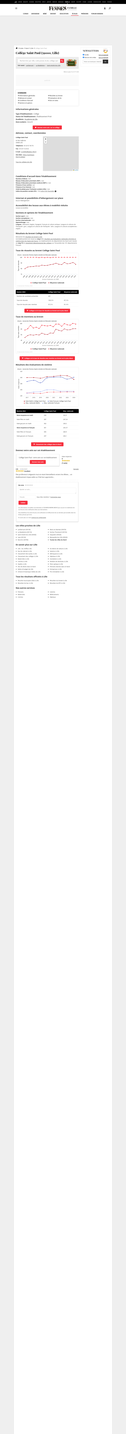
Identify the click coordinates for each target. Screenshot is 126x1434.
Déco (44, 2)
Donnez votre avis (48, 127)
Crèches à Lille (22, 561)
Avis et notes (54, 100)
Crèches (20, 597)
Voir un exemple (103, 55)
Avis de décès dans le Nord (27, 567)
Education (64, 14)
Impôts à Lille (22, 564)
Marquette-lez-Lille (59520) (58, 537)
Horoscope (97, 2)
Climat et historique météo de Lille (29, 572)
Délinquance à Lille (56, 554)
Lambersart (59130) (24, 529)
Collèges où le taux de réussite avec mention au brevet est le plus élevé (48, 358)
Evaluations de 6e (55, 98)
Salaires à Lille (54, 551)
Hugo (104, 2)
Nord (27, 48)
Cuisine (31, 2)
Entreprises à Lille (56, 569)
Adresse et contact (25, 98)
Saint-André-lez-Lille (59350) (27, 535)
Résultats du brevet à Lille (58, 580)
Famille (67, 2)
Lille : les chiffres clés (25, 549)
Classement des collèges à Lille (28, 556)
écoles (74, 14)
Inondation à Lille (55, 559)
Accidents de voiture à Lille (59, 549)
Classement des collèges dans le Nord (48, 444)
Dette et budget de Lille (25, 569)
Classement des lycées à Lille (27, 554)
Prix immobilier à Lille (57, 572)
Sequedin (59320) (55, 535)
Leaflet (76, 170)
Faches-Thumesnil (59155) (58, 532)
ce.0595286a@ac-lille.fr (28, 152)
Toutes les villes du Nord (58, 540)
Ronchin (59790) (23, 540)
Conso (25, 14)
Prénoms (84, 14)
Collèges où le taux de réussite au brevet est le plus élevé (48, 311)
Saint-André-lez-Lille (53, 65)
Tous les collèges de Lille (24, 162)
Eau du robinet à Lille (25, 551)
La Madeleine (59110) (25, 532)
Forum (109, 2)
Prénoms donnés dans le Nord (60, 567)
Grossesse (35, 14)
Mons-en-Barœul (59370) (58, 529)
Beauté (25, 2)
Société (78, 2)
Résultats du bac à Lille (25, 583)
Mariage (61, 2)
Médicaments (54, 594)
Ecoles (21, 48)
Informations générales (27, 96)
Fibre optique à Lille (56, 564)
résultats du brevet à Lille (33, 237)
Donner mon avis (38, 462)
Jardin (49, 2)
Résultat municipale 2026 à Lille (28, 580)
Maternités (21, 594)
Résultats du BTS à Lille (57, 583)
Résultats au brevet (56, 96)
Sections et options (25, 103)
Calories (52, 592)
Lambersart (30, 65)
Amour (54, 2)
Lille (32, 48)
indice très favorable (47, 191)
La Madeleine (40, 65)
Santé (73, 2)
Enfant (53, 14)
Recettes (38, 2)
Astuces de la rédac (90, 57)
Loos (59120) (22, 537)
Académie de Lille (31, 119)
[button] (45, 139)
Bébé (45, 14)
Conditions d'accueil (26, 100)
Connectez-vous (55, 497)
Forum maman (97, 14)
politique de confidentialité (39, 517)
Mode (20, 2)
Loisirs (90, 2)
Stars (84, 2)
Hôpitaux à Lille (55, 556)
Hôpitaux (53, 597)
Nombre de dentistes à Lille (59, 561)
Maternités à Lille (23, 559)
